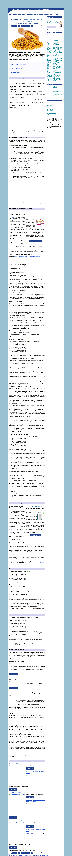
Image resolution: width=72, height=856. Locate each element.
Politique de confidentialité (29, 855)
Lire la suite (30, 768)
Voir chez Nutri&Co (35, 535)
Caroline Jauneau (19, 695)
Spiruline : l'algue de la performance (16, 763)
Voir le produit (14, 673)
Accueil (10, 16)
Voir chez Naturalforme (35, 240)
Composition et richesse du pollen (17, 65)
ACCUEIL (11, 14)
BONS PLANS (54, 14)
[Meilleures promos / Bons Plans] (54, 29)
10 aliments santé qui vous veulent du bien (17, 792)
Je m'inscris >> (51, 27)
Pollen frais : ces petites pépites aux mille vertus (24, 16)
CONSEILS (38, 14)
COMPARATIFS (32, 14)
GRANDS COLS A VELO (46, 14)
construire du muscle (39, 562)
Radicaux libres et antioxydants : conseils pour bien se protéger (27, 256)
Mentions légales (19, 855)
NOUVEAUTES (17, 14)
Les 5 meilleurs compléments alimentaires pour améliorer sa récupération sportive (25, 820)
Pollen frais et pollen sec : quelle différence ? (19, 64)
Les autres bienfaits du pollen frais (17, 68)
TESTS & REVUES (24, 14)
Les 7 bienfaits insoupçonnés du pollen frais (18, 67)
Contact (9, 855)
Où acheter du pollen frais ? (16, 72)
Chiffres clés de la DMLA (14, 720)
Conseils (13, 16)
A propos (13, 855)
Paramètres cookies (39, 855)
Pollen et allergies (14, 69)
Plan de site (45, 855)
